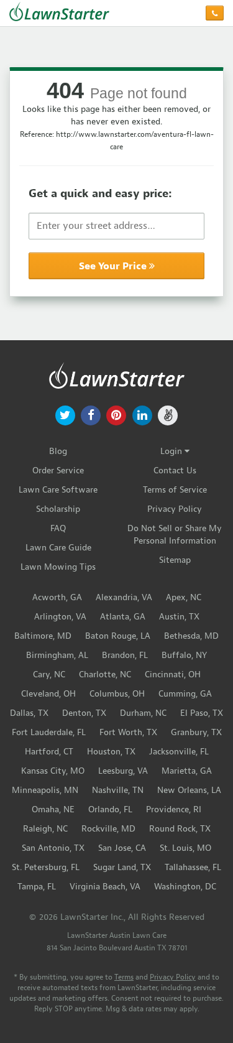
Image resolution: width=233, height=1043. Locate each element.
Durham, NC (143, 713)
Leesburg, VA (123, 771)
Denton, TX (84, 713)
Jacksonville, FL (179, 751)
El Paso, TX (201, 713)
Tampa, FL (36, 886)
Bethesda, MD (191, 636)
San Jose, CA (122, 848)
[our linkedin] (141, 414)
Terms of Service (175, 489)
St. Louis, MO (185, 848)
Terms (124, 977)
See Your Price (114, 266)
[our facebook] (91, 414)
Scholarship (58, 509)
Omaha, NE (53, 809)
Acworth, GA (57, 597)
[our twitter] (64, 414)
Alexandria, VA (124, 597)
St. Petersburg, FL (46, 867)
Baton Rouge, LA (117, 636)
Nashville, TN (118, 790)
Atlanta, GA (122, 616)
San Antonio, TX (53, 848)
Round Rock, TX (180, 828)
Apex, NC (183, 597)
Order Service (58, 470)
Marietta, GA (187, 771)
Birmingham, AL (57, 655)
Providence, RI (173, 809)
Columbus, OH (117, 693)
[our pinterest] (116, 414)
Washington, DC (185, 886)
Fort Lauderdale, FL (49, 732)
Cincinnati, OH (173, 674)
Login (172, 451)
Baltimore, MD (42, 636)
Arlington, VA (60, 616)
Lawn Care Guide (58, 547)
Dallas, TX (29, 713)
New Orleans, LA (189, 790)
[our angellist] (167, 414)
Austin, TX (179, 616)
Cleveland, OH (48, 693)
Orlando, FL (110, 809)
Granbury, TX (196, 732)
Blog (58, 451)
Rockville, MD (108, 828)
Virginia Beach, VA (105, 886)
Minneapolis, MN (45, 790)
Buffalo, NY (184, 655)
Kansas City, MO (53, 771)
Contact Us (174, 470)
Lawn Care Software (58, 489)
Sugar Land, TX (122, 867)
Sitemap (175, 560)
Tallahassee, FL (193, 867)
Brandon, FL (125, 655)
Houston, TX (111, 751)
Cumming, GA (185, 693)
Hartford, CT (49, 751)
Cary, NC (49, 674)
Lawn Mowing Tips (58, 567)
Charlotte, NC (105, 674)
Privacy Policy (174, 509)
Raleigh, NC (45, 828)
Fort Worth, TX (128, 732)
